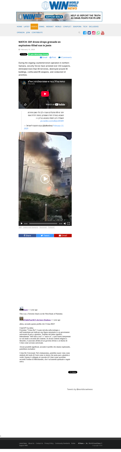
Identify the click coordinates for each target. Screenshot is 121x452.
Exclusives (94, 27)
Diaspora (77, 27)
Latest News (23, 443)
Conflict (67, 27)
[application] (45, 179)
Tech (85, 27)
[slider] (43, 223)
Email (44, 57)
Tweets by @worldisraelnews (80, 389)
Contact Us (39, 443)
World (58, 27)
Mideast (50, 27)
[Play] (21, 223)
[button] (45, 179)
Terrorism (43, 227)
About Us (31, 443)
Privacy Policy (49, 443)
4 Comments (66, 57)
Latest (27, 27)
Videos (34, 27)
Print (53, 57)
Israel (42, 27)
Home (19, 27)
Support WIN (23, 445)
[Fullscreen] (68, 223)
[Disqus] (45, 270)
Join (28, 32)
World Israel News (95, 443)
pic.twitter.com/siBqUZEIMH (52, 121)
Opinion (21, 32)
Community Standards (62, 443)
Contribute (37, 32)
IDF (20, 227)
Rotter (73, 443)
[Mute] (65, 223)
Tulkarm (51, 227)
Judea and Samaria (30, 227)
